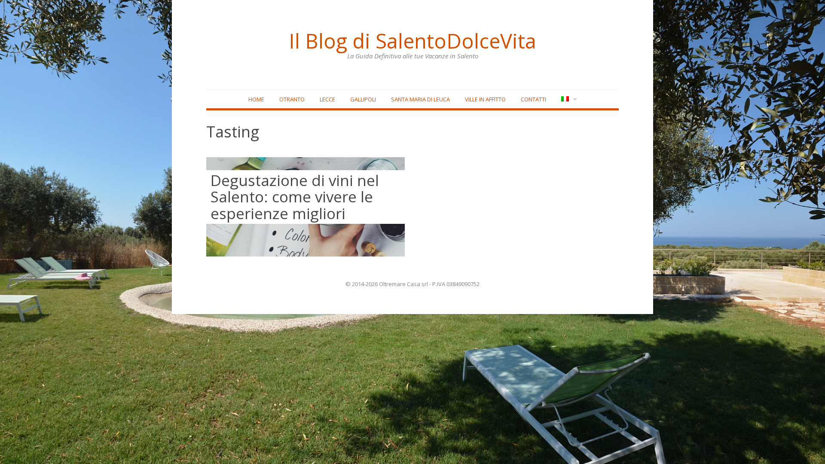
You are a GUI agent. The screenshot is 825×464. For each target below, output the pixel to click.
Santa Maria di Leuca (420, 99)
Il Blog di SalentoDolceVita (412, 41)
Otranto (292, 99)
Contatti (533, 99)
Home (256, 99)
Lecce (327, 99)
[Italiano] (568, 99)
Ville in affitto (485, 99)
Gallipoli (363, 99)
